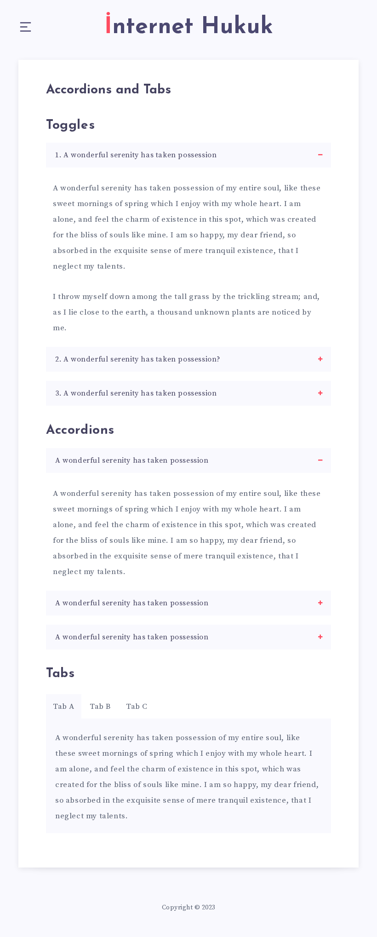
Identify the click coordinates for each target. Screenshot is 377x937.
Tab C (137, 706)
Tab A (63, 706)
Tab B (100, 706)
